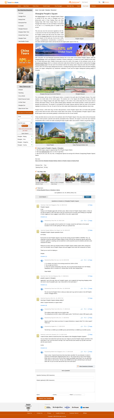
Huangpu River (22, 16)
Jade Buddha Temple (23, 41)
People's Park (45, 36)
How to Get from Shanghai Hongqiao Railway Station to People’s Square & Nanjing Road (57, 160)
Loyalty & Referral (60, 413)
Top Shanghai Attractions (25, 10)
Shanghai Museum (23, 29)
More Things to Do (25, 86)
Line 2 (47, 150)
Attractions (53, 10)
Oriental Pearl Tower (23, 35)
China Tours (36, 6)
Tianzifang (20, 92)
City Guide (85, 6)
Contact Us (39, 413)
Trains (78, 6)
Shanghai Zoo (21, 105)
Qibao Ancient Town (23, 108)
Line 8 (52, 150)
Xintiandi (20, 89)
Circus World (21, 96)
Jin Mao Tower (22, 102)
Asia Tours (26, 6)
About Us (29, 413)
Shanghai (47, 10)
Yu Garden (21, 25)
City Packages (58, 6)
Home (19, 6)
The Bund (20, 13)
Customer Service (73, 413)
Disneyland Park (22, 22)
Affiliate (85, 413)
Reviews (94, 6)
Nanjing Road (21, 19)
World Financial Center (24, 99)
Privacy (49, 413)
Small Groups (46, 6)
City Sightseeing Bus (44, 151)
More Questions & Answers (86, 366)
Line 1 (43, 150)
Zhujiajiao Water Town (23, 32)
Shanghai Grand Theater (41, 63)
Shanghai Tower (22, 38)
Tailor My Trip (70, 6)
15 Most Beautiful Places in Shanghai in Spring (48, 190)
